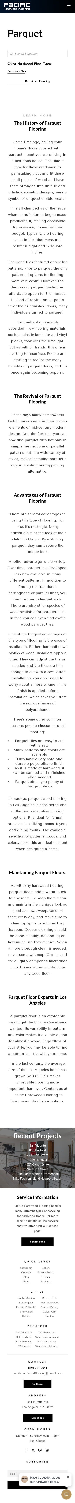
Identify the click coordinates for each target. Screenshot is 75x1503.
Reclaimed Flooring (37, 81)
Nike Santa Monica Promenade (37, 1174)
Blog (26, 1277)
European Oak (17, 71)
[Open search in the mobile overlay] (38, 53)
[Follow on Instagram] (47, 1450)
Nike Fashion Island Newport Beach (37, 1178)
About (26, 1281)
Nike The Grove (37, 1169)
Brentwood (26, 1311)
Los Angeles (26, 1302)
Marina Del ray (50, 1307)
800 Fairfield (37, 1150)
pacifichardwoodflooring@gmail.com (37, 1373)
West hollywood (49, 1302)
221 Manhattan (46, 1332)
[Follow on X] (33, 1450)
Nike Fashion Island (47, 1337)
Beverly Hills (49, 1298)
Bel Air (26, 1316)
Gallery (46, 1267)
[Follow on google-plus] (40, 1450)
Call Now (37, 1383)
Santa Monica (26, 1298)
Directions (37, 1417)
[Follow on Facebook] (26, 1450)
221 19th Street (37, 1155)
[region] (37, 1158)
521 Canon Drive (37, 1164)
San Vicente (37, 1145)
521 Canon (24, 1346)
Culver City (49, 1311)
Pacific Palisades (26, 1307)
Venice (50, 1316)
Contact (26, 1272)
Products (45, 1281)
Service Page (37, 1241)
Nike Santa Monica (46, 1346)
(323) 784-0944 (37, 1367)
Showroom (26, 1267)
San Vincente (24, 1332)
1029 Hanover (37, 1160)
